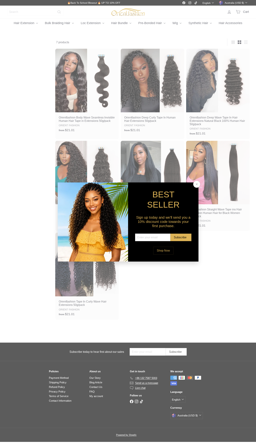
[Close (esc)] (196, 184)
